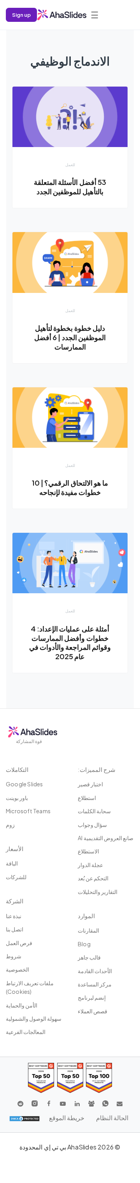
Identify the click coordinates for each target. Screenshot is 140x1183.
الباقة (12, 863)
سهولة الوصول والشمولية (33, 1018)
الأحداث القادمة (95, 970)
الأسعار (14, 848)
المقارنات (88, 930)
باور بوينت (17, 797)
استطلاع (87, 797)
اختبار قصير (90, 783)
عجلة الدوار (90, 864)
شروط (13, 956)
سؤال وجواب (92, 824)
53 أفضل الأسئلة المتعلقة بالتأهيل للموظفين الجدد (70, 186)
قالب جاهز (89, 957)
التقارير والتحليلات (97, 891)
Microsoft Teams (28, 810)
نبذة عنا (13, 915)
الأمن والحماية (21, 1005)
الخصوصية (17, 969)
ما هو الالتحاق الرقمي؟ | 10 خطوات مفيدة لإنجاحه (70, 487)
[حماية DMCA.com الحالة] (24, 1118)
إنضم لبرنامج (92, 997)
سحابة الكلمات (94, 810)
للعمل (70, 164)
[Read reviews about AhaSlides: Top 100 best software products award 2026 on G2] (99, 1078)
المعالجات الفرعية (26, 1031)
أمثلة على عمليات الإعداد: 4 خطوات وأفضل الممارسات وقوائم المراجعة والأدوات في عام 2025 (70, 642)
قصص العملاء (92, 1011)
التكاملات (17, 769)
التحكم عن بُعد (93, 877)
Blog (84, 943)
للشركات (16, 876)
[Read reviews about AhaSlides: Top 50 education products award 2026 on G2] (70, 1078)
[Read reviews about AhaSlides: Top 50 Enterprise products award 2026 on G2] (41, 1078)
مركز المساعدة (95, 984)
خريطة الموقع (66, 1118)
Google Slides (24, 783)
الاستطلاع (88, 851)
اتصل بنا (14, 929)
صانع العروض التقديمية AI (105, 837)
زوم (10, 824)
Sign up (21, 14)
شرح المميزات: (97, 769)
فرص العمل (19, 942)
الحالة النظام (112, 1118)
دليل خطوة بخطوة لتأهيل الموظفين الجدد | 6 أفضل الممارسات (70, 337)
